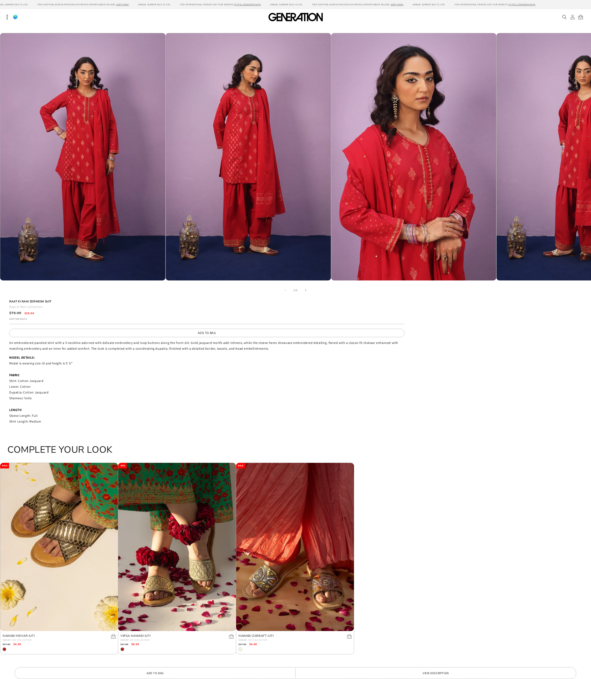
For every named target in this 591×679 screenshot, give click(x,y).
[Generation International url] (295, 17)
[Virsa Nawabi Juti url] (177, 547)
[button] (564, 17)
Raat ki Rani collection (26, 307)
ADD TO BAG (207, 333)
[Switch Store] (15, 17)
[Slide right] (306, 290)
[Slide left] (285, 290)
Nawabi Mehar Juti (19, 636)
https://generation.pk (247, 4)
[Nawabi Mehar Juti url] (59, 547)
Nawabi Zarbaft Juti (256, 636)
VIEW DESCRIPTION (436, 673)
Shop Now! (122, 4)
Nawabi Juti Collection (17, 639)
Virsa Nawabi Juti (136, 636)
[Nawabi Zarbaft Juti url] (295, 547)
